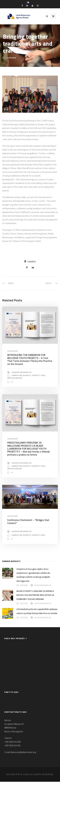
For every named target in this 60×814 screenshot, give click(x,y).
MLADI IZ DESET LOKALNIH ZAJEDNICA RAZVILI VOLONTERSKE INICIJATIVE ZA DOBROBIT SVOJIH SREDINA (35, 595)
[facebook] (22, 5)
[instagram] (37, 5)
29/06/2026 (12, 351)
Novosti (27, 375)
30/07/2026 (24, 585)
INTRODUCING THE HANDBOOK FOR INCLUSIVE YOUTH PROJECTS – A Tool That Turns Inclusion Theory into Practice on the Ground (29, 359)
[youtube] (32, 5)
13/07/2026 (24, 618)
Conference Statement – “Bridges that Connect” (28, 521)
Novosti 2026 (38, 375)
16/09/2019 (11, 58)
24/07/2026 (24, 603)
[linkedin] (27, 5)
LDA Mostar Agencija (21, 372)
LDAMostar (17, 375)
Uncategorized (14, 378)
